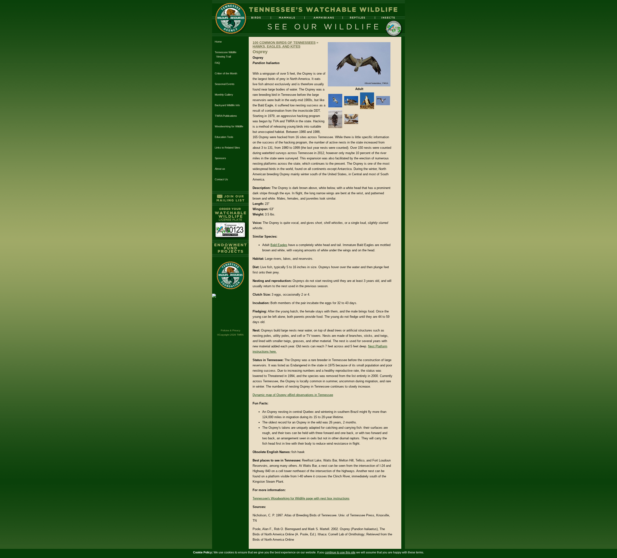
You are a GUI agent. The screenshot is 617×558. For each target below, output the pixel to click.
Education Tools (224, 137)
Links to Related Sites (227, 147)
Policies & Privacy (230, 330)
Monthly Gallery (224, 94)
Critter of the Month (226, 73)
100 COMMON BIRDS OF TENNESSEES (284, 43)
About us (220, 168)
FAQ (217, 62)
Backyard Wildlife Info (227, 105)
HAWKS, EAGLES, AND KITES (276, 46)
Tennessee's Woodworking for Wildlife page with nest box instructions (301, 498)
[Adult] (359, 85)
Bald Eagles (278, 245)
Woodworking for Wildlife (229, 126)
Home (218, 41)
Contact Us (221, 179)
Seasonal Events (225, 84)
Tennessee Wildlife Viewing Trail (225, 54)
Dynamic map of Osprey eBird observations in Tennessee (293, 395)
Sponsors (220, 158)
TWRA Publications (226, 115)
